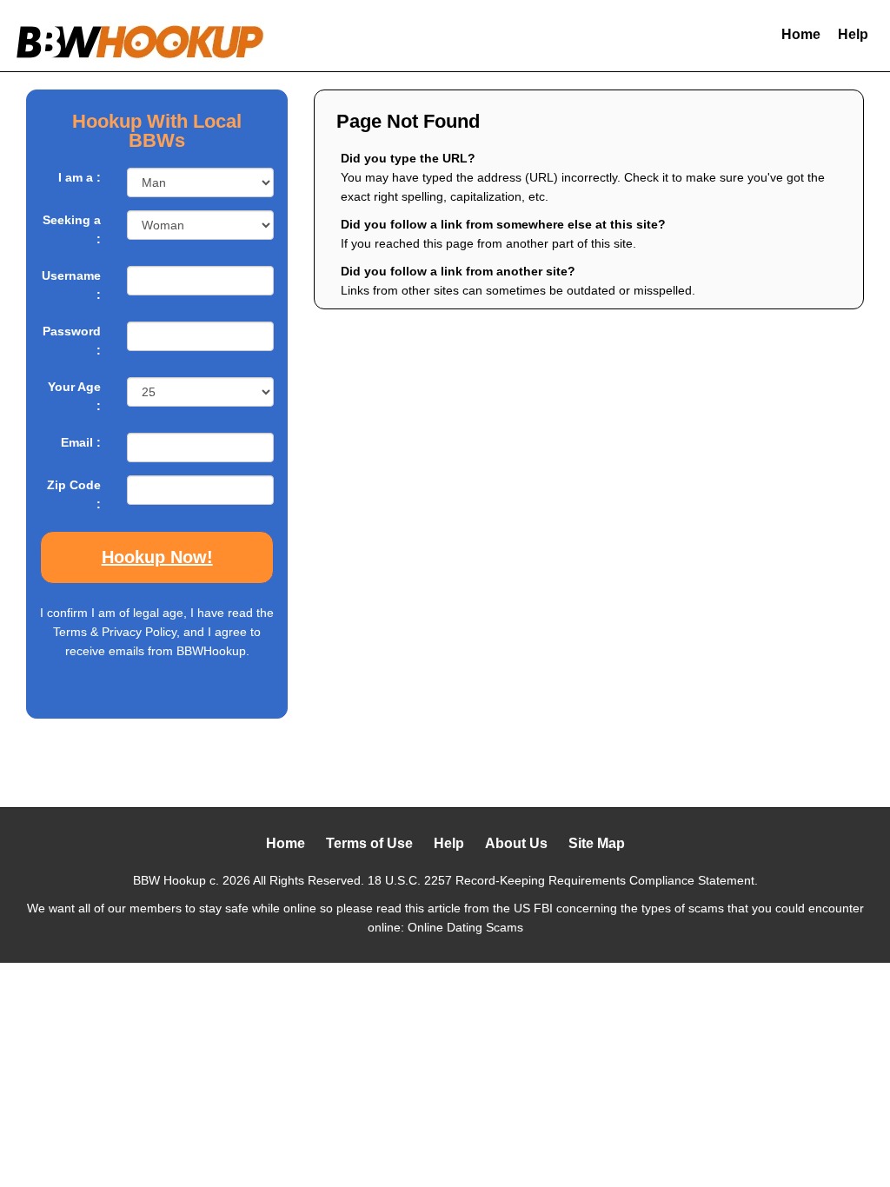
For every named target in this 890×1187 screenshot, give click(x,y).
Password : (72, 340)
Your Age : (74, 396)
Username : (71, 285)
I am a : (79, 177)
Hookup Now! (157, 557)
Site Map (596, 843)
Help (853, 34)
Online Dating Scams (465, 927)
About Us (516, 843)
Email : (81, 442)
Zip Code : (74, 494)
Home (800, 34)
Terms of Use (369, 843)
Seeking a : (72, 229)
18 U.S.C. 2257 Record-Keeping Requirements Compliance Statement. (563, 880)
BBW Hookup (169, 880)
